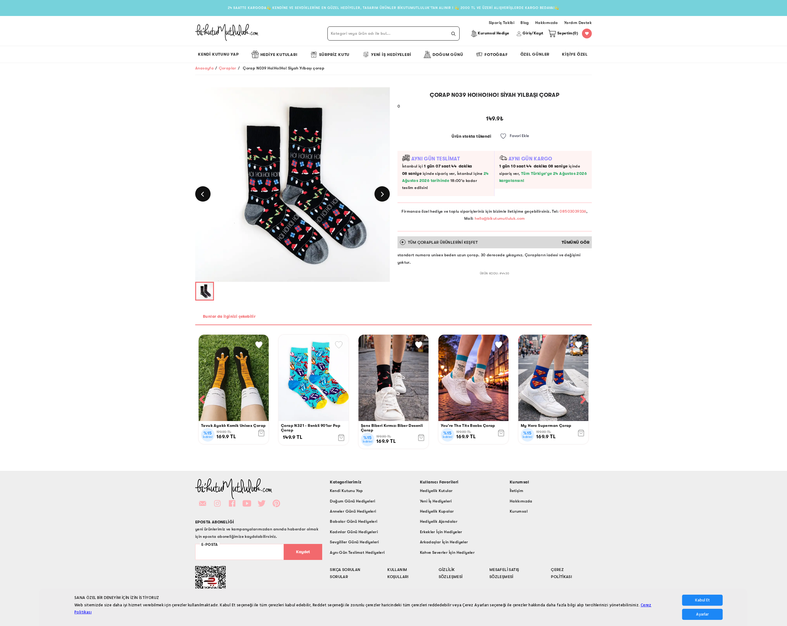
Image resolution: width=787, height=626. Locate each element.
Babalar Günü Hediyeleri (353, 521)
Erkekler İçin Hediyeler (441, 532)
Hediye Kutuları (279, 54)
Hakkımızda (521, 501)
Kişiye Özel (575, 54)
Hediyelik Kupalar (437, 511)
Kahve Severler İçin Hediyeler (447, 552)
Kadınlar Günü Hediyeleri (354, 532)
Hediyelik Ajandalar (439, 521)
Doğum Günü (448, 54)
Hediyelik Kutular (436, 490)
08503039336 (573, 211)
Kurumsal (519, 511)
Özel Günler (535, 54)
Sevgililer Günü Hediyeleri (354, 542)
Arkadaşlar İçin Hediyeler (444, 542)
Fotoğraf (496, 54)
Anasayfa (204, 68)
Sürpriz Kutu (334, 54)
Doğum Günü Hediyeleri (352, 501)
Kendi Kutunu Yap (218, 54)
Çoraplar (227, 68)
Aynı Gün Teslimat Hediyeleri (357, 552)
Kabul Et (702, 600)
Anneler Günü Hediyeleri (353, 511)
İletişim (516, 490)
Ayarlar (702, 614)
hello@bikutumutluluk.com (500, 218)
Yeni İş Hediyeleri (391, 54)
